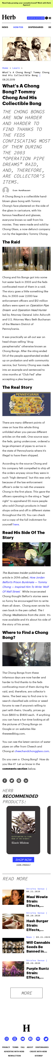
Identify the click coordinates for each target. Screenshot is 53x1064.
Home (5, 67)
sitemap (39, 1056)
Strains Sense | (36, 888)
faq (22, 1047)
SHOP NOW (23, 859)
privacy (6, 1047)
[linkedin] (26, 780)
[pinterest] (18, 780)
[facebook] (4, 780)
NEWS (5, 27)
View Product (23, 864)
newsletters (14, 1056)
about (30, 1047)
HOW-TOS (18, 27)
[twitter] (11, 780)
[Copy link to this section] (47, 241)
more (26, 993)
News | (30, 937)
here (16, 524)
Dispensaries (35, 27)
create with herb (38, 1051)
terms (15, 1047)
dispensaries (42, 1047)
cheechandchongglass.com (32, 751)
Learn (16, 67)
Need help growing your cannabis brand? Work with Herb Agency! (26, 4)
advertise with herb (36, 18)
